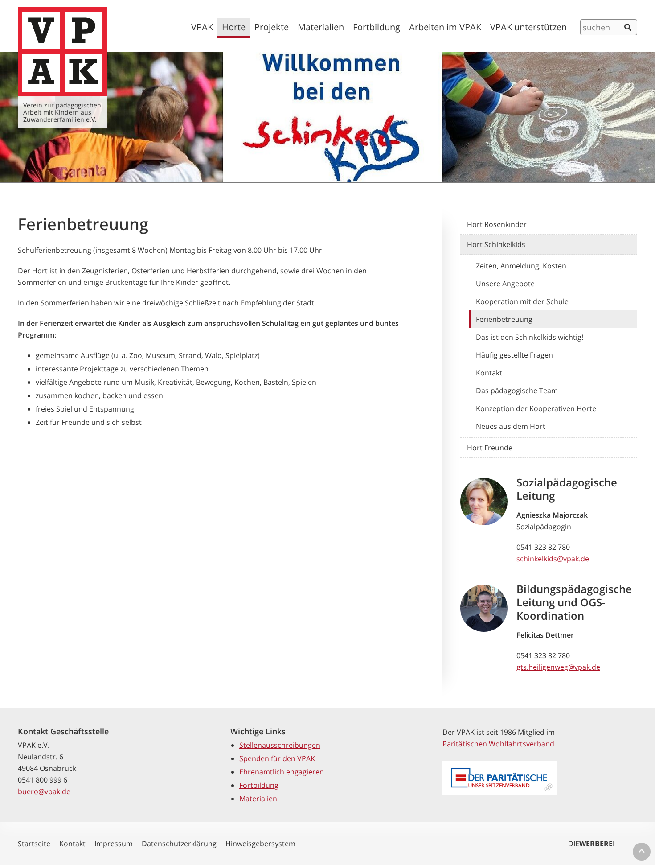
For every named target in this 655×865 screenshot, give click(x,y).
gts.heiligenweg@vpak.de (558, 667)
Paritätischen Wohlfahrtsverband (498, 744)
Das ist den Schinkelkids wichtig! (529, 337)
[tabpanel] (327, 117)
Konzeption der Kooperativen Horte (536, 408)
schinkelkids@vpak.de (552, 559)
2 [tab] (332, 176)
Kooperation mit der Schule (522, 301)
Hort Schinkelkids (496, 244)
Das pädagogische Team (517, 390)
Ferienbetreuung (504, 319)
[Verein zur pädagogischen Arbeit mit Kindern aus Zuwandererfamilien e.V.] (62, 51)
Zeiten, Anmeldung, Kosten (521, 266)
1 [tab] (323, 176)
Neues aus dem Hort (510, 426)
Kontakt (489, 373)
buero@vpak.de (44, 791)
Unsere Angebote (505, 283)
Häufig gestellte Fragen (514, 355)
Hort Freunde (489, 448)
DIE (591, 844)
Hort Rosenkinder (497, 224)
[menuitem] (202, 28)
